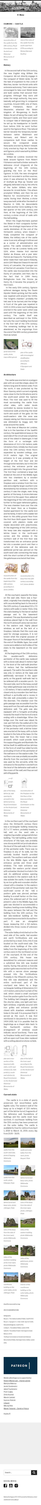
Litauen (6, 1403)
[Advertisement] (20, 1443)
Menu (21, 15)
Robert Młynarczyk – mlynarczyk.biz (17, 1381)
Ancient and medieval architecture (20, 6)
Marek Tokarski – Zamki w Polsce (16, 1408)
